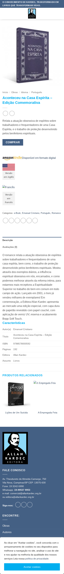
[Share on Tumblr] (35, 220)
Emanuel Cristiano (30, 213)
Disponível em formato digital (39, 158)
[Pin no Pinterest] (29, 220)
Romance (56, 213)
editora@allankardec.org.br (20, 497)
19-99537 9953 (22, 490)
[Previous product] (11, 113)
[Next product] (5, 113)
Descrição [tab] (7, 240)
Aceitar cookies (32, 567)
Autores (6, 532)
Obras (14, 92)
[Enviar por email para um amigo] (23, 220)
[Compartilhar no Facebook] (11, 220)
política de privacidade (37, 558)
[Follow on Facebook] (18, 504)
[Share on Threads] (17, 220)
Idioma (24, 92)
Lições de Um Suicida (16, 412)
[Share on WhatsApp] (5, 220)
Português (36, 92)
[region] (32, 555)
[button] (4, 13)
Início (5, 92)
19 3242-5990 (16, 486)
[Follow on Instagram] (24, 504)
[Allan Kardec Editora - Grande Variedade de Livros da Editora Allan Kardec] (32, 13)
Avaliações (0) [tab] (9, 247)
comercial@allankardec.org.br (25, 493)
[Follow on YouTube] (29, 504)
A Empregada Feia (47, 412)
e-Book (17, 213)
